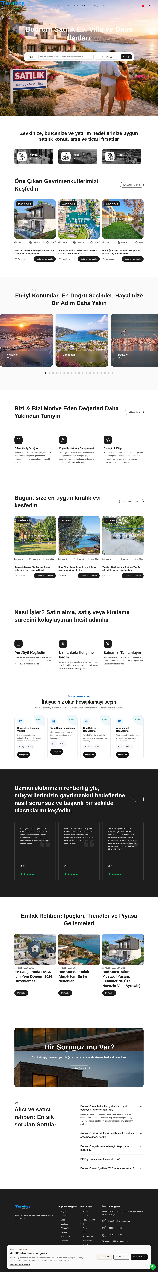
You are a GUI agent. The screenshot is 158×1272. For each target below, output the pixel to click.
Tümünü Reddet (104, 1257)
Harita (76, 6)
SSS (85, 1232)
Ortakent (64, 1241)
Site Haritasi (88, 1237)
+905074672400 (115, 1228)
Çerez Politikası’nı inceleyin (20, 1265)
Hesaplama (87, 1241)
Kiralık (67, 6)
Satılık (57, 6)
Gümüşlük (65, 1228)
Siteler (85, 1228)
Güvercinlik (65, 1237)
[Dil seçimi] (143, 6)
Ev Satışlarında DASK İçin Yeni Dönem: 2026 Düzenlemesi (33, 976)
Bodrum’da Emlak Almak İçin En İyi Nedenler (73, 976)
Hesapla (22, 755)
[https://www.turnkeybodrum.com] (13, 5)
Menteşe (64, 1224)
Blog (96, 6)
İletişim (105, 6)
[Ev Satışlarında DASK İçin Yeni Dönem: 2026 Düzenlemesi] (35, 949)
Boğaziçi (64, 1212)
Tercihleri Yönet (121, 1257)
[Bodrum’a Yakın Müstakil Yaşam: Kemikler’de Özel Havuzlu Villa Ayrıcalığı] (123, 949)
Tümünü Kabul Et (139, 1257)
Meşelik (64, 1232)
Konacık (64, 1216)
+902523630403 (115, 1235)
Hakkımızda (86, 6)
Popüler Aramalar (90, 1220)
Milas (63, 1220)
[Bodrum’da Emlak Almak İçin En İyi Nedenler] (79, 949)
